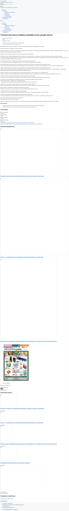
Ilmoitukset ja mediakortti (10, 12)
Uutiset (8, 40)
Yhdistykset (7, 14)
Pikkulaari (7, 13)
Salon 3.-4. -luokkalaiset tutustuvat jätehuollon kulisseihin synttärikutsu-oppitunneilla (21, 257)
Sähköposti (2, 387)
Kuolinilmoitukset (8, 16)
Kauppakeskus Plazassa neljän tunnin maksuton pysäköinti (15, 463)
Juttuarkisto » (3, 501)
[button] (34, 20)
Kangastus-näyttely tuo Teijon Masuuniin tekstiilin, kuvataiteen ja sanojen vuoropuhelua (22, 176)
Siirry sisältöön (3, 1)
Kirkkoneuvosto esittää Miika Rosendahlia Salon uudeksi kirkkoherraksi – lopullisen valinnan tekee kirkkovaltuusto (28, 341)
